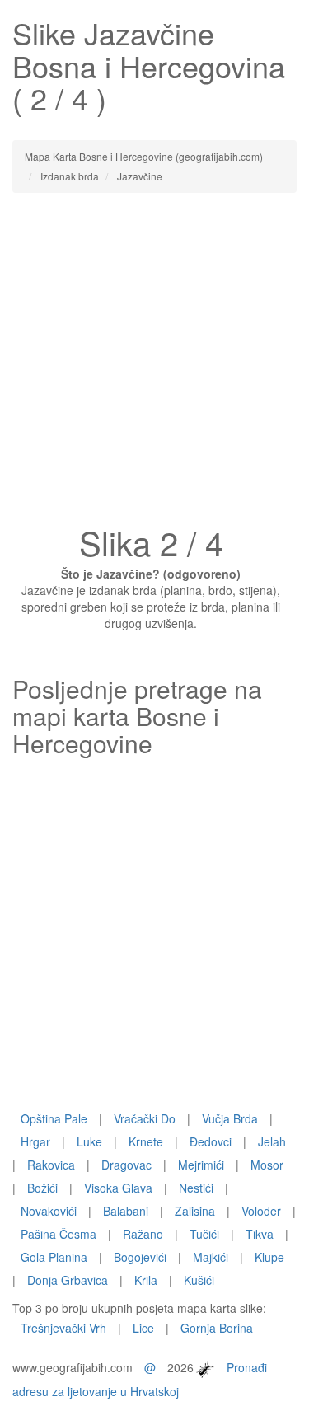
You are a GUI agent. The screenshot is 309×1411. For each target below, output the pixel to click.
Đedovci (211, 1141)
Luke (89, 1141)
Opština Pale (54, 1118)
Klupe (269, 1257)
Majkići (210, 1257)
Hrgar (35, 1141)
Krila (145, 1280)
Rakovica (51, 1164)
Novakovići (49, 1210)
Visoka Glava (118, 1187)
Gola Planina (54, 1257)
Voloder (261, 1210)
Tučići (204, 1234)
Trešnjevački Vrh (63, 1328)
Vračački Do (145, 1118)
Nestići (196, 1187)
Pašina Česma (58, 1234)
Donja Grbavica (67, 1280)
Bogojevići (140, 1257)
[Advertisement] (154, 363)
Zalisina (195, 1210)
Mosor (266, 1164)
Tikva (260, 1234)
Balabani (125, 1210)
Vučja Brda (230, 1118)
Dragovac (126, 1164)
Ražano (143, 1234)
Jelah (272, 1141)
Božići (42, 1187)
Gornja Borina (216, 1328)
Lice (143, 1328)
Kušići (199, 1280)
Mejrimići (201, 1164)
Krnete (146, 1141)
